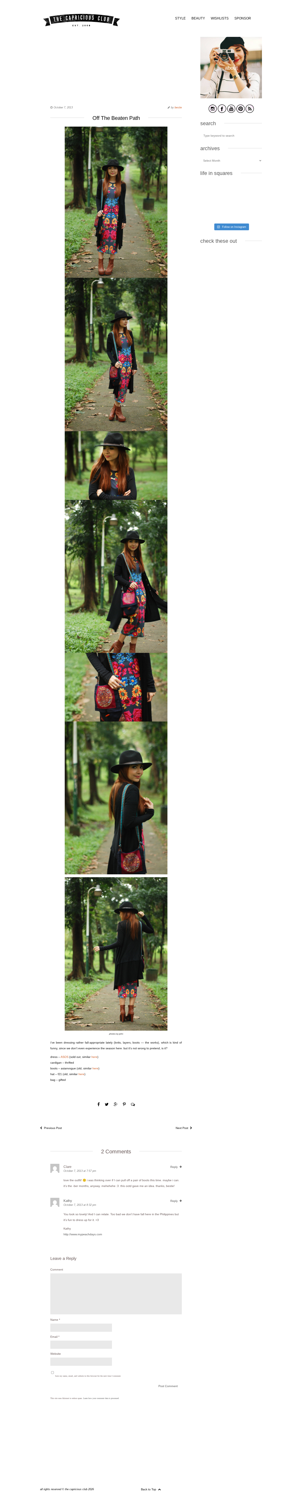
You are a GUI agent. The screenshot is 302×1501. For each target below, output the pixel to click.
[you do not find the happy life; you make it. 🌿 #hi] (231, 189)
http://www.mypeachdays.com (82, 1234)
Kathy (67, 1201)
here (94, 1057)
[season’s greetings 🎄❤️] (209, 189)
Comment (56, 1269)
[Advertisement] (116, 65)
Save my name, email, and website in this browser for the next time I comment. (88, 1376)
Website (55, 1353)
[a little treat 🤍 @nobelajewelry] (252, 189)
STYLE (180, 18)
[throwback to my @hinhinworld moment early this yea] (209, 214)
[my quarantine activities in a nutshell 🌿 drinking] (252, 214)
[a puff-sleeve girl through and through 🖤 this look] (252, 201)
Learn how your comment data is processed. (101, 1398)
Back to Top (149, 1489)
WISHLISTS (220, 18)
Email (54, 1336)
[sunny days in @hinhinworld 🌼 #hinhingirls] (209, 201)
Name (55, 1319)
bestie (178, 107)
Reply (174, 1167)
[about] (231, 97)
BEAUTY (198, 18)
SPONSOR (242, 18)
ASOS (64, 1057)
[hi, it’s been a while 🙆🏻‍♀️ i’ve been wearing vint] (231, 214)
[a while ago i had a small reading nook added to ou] (231, 201)
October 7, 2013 (63, 107)
